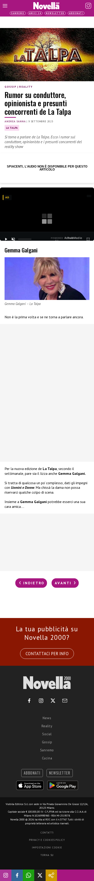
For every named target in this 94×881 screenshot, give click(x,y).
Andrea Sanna (15, 121)
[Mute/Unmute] (13, 239)
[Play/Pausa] (6, 239)
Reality (25, 86)
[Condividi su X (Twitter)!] (40, 875)
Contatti (47, 832)
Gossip (10, 86)
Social (47, 734)
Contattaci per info (47, 653)
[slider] (25, 239)
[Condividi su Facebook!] (17, 875)
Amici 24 (35, 13)
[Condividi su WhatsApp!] (28, 875)
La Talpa (12, 127)
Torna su (47, 855)
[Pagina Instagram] (88, 5)
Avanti (64, 583)
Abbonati (76, 13)
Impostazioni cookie (47, 847)
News (47, 718)
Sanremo (17, 13)
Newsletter (55, 13)
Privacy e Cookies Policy (47, 840)
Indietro (32, 583)
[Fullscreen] (88, 239)
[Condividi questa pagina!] (51, 875)
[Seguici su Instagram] (5, 875)
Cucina (47, 758)
